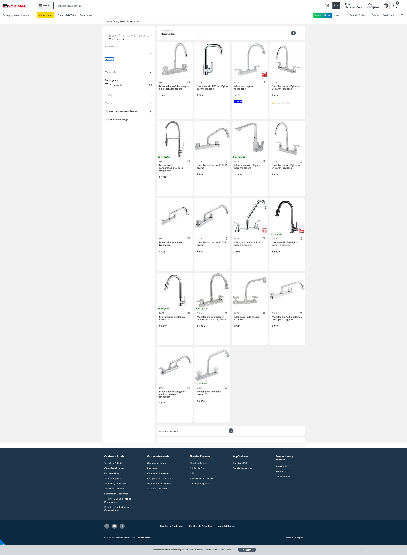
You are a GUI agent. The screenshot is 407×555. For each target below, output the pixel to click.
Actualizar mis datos (157, 488)
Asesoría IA (320, 15)
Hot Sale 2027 (283, 471)
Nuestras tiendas (198, 463)
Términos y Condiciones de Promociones (117, 500)
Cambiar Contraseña (157, 473)
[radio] (273, 103)
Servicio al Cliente (113, 463)
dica (107, 59)
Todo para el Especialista (202, 478)
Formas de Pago (112, 473)
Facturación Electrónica (116, 493)
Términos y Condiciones (116, 483)
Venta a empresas (112, 478)
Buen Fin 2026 (283, 466)
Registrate (152, 468)
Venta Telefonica (226, 526)
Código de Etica (197, 468)
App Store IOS (240, 463)
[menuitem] (338, 15)
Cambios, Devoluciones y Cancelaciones (116, 508)
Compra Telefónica (67, 15)
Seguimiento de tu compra (160, 483)
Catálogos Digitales (199, 483)
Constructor (45, 15)
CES (192, 473)
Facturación (86, 15)
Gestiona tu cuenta (156, 463)
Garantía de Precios (114, 468)
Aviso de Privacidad (114, 488)
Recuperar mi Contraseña (159, 478)
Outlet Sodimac (283, 476)
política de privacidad (211, 549)
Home (109, 22)
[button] (196, 5)
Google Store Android (243, 468)
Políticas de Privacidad (201, 526)
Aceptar (247, 549)
